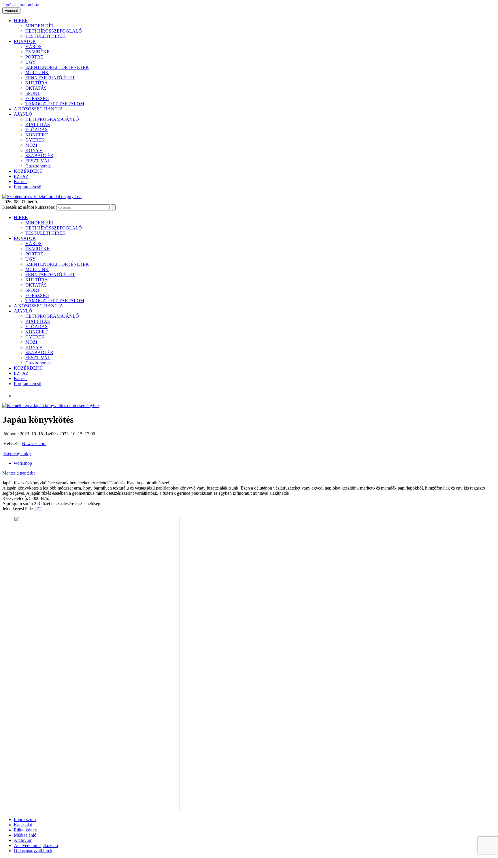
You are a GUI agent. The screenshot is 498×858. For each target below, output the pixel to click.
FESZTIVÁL (37, 160)
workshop (23, 463)
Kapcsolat (23, 824)
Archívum (23, 840)
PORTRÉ (34, 56)
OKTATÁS (36, 88)
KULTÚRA (36, 82)
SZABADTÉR (39, 155)
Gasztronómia (38, 165)
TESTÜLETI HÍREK (45, 36)
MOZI (31, 145)
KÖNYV (34, 150)
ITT (38, 508)
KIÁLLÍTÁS (37, 124)
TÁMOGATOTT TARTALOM (54, 103)
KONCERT (36, 134)
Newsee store (34, 443)
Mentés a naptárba (18, 473)
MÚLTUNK (37, 72)
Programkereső (27, 186)
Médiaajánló (25, 835)
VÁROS (33, 46)
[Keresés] (113, 207)
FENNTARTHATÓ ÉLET (50, 77)
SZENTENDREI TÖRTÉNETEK (57, 67)
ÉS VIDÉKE (37, 51)
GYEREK (35, 140)
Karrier (20, 181)
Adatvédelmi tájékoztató (36, 845)
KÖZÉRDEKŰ (28, 171)
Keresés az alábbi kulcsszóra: (28, 207)
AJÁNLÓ (23, 114)
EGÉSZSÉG (37, 98)
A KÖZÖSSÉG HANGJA (38, 108)
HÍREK (21, 20)
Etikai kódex (25, 829)
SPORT (32, 93)
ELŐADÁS (36, 129)
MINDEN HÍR (39, 25)
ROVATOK (25, 41)
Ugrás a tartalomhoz (20, 4)
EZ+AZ (21, 176)
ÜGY (30, 62)
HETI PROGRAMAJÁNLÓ (52, 119)
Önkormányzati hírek (33, 850)
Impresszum (25, 819)
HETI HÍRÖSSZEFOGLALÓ (53, 31)
